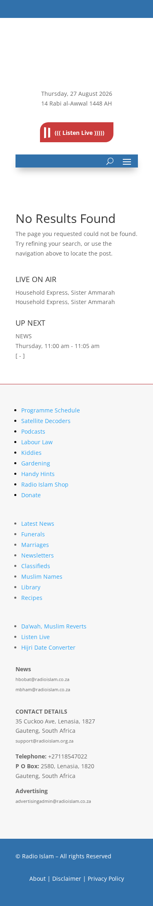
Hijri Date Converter (48, 647)
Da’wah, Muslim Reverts (53, 626)
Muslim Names (41, 576)
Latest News (37, 523)
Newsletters (37, 555)
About (37, 878)
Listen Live (35, 637)
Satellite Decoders (46, 421)
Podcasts (33, 431)
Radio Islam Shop (45, 484)
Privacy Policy (106, 878)
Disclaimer (66, 878)
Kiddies (31, 452)
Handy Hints (38, 474)
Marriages (35, 545)
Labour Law (37, 442)
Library (30, 587)
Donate (31, 495)
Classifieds (35, 566)
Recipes (31, 598)
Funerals (33, 534)
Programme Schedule (50, 410)
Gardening (35, 463)
